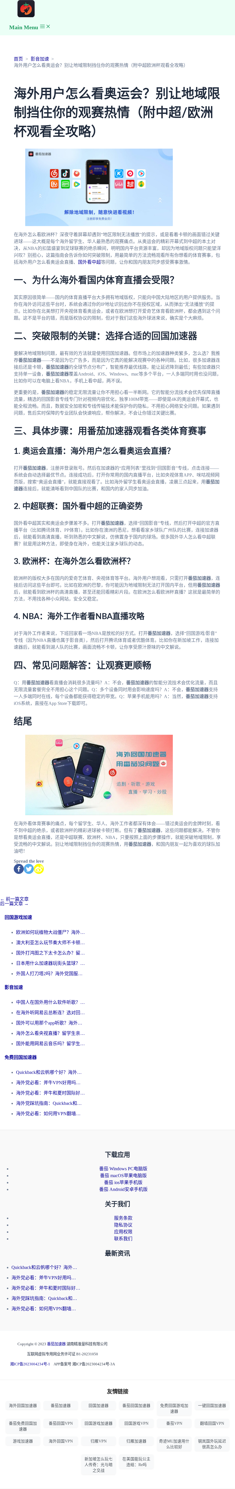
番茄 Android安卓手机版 (123, 1189)
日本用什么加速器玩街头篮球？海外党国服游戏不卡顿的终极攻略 (50, 963)
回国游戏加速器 (99, 1423)
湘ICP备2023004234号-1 (30, 1364)
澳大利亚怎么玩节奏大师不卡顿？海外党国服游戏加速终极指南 (50, 942)
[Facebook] (19, 869)
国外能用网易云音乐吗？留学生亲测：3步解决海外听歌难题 (50, 1043)
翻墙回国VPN (212, 1423)
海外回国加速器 (23, 1406)
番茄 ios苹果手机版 (123, 1182)
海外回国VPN (61, 1441)
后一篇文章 (14, 903)
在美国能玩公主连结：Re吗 (136, 1462)
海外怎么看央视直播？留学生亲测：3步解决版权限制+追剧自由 (50, 1033)
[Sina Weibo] (39, 869)
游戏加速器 (23, 1441)
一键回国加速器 (212, 1406)
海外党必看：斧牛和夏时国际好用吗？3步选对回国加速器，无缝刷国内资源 (50, 1092)
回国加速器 (99, 1406)
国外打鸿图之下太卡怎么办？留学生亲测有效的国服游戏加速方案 (50, 952)
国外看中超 (89, 262)
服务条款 (123, 1218)
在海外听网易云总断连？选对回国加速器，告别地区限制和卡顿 (50, 1012)
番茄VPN (174, 1423)
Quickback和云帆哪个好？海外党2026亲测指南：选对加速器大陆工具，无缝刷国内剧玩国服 (50, 1072)
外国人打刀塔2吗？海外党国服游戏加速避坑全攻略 (50, 973)
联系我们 (123, 1238)
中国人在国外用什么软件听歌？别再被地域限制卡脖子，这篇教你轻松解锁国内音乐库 (50, 1002)
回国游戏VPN (136, 1423)
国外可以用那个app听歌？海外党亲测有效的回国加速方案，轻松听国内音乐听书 (50, 1022)
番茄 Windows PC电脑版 (123, 1168)
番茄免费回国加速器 (23, 1426)
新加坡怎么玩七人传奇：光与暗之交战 (99, 1465)
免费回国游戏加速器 (174, 1409)
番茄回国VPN (61, 1423)
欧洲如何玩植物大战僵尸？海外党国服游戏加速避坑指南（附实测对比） (50, 932)
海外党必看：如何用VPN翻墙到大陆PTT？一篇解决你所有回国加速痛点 (50, 1113)
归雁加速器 (136, 1441)
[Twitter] (29, 869)
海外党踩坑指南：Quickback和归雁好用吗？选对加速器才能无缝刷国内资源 (50, 1103)
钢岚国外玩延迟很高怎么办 (212, 1444)
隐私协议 (123, 1224)
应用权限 (123, 1231)
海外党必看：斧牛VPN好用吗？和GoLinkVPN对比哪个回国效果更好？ (50, 1082)
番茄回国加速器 (136, 1406)
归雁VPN (99, 1441)
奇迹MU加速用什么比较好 (174, 1444)
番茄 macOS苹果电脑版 (123, 1175)
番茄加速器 (56, 1344)
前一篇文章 (14, 899)
